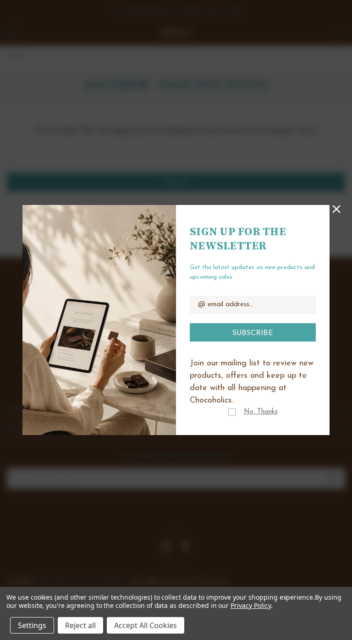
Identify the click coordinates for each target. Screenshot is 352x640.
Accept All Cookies (145, 625)
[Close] (336, 208)
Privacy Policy (250, 605)
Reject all (80, 625)
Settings (32, 625)
